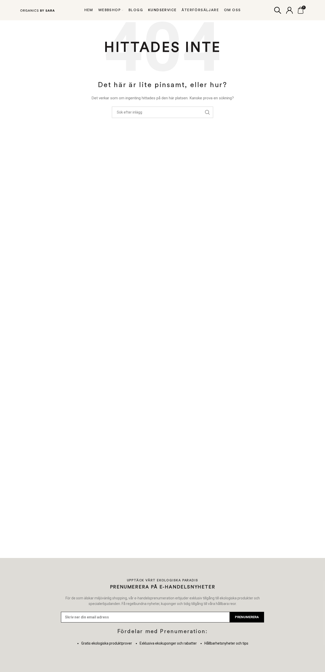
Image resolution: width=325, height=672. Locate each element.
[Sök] (278, 10)
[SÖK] (207, 112)
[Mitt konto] (289, 10)
